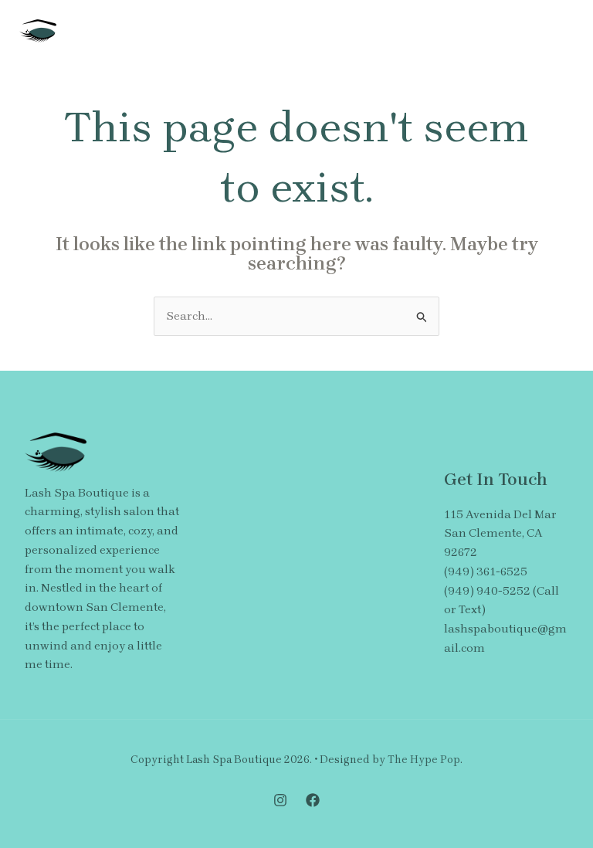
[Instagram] (280, 800)
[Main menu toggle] (557, 31)
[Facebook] (313, 800)
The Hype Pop (424, 759)
